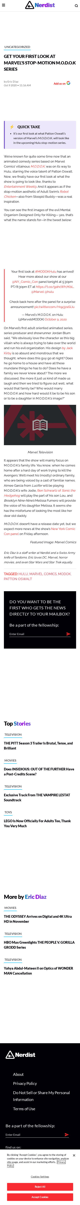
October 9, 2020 (56, 319)
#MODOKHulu (45, 271)
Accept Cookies (40, 1197)
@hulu (49, 292)
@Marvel (37, 292)
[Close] (74, 1155)
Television (13, 734)
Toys (8, 812)
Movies (10, 760)
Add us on (58, 84)
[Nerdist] (40, 5)
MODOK (64, 574)
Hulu (23, 574)
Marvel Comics (43, 574)
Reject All (40, 1186)
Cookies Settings (40, 1176)
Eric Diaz (12, 81)
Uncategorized (17, 46)
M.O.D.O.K (38, 166)
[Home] (20, 1057)
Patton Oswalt (18, 579)
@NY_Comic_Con (25, 282)
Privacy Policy (25, 1083)
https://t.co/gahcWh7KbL (54, 287)
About (18, 1074)
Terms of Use (24, 1108)
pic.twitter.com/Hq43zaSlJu (54, 307)
